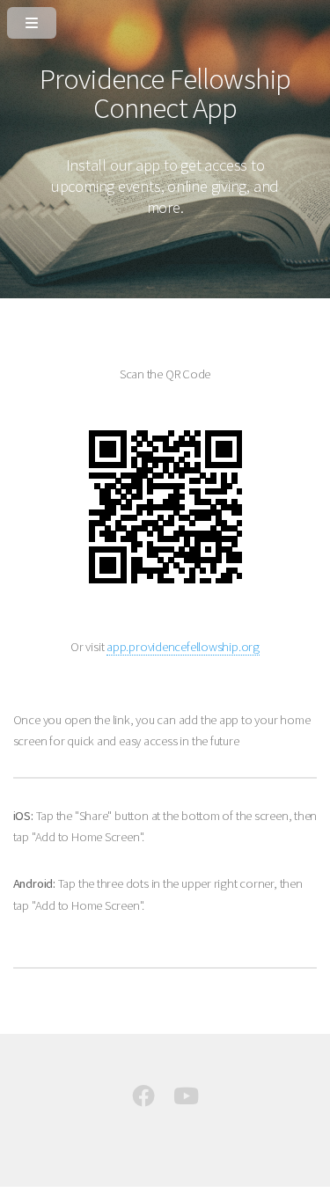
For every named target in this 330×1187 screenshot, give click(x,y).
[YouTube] (186, 1100)
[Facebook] (143, 1100)
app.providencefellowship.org (183, 647)
